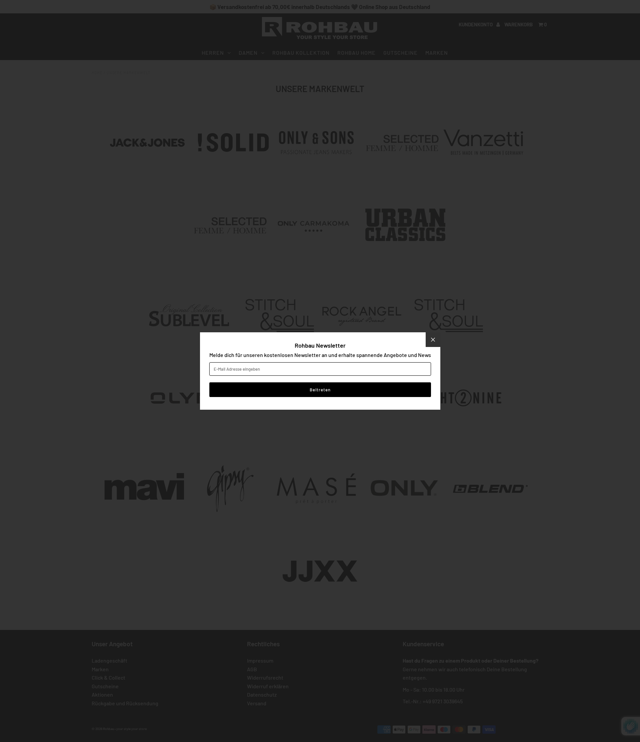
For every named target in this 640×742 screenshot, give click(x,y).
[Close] (433, 339)
